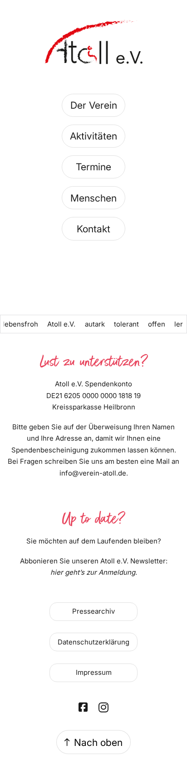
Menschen (93, 198)
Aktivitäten (93, 136)
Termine (93, 167)
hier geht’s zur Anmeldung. (93, 572)
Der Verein (93, 105)
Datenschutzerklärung (93, 642)
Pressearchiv (93, 611)
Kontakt (93, 229)
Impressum (94, 672)
